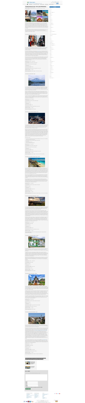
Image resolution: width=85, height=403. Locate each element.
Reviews (43, 395)
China (26, 8)
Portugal (50, 54)
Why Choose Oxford (51, 4)
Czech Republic (51, 23)
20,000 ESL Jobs (36, 396)
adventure (27, 358)
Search (57, 3)
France (50, 28)
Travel (42, 359)
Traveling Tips (35, 397)
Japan (30, 8)
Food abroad (50, 27)
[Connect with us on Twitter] (58, 393)
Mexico (36, 8)
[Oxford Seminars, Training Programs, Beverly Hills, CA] (53, 401)
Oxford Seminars (51, 49)
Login (58, 1)
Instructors (27, 395)
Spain (37, 8)
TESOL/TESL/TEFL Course (36, 4)
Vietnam (50, 76)
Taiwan (39, 8)
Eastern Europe (51, 24)
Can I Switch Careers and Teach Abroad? (32, 366)
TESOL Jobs (44, 8)
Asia (49, 9)
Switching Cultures (51, 61)
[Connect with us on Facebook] (55, 393)
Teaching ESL (41, 8)
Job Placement (46, 4)
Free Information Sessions (29, 396)
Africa (50, 8)
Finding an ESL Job (36, 395)
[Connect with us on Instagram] (56, 393)
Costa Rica (50, 20)
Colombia (28, 8)
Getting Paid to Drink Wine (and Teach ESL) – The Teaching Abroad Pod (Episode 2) (32, 362)
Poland (50, 53)
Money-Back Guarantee (44, 394)
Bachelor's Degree (51, 12)
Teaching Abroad (30, 4)
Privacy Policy (43, 397)
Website (26, 385)
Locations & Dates (42, 4)
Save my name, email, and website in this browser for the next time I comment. (34, 387)
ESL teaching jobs (36, 358)
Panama (50, 50)
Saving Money (50, 57)
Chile (50, 16)
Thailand (40, 359)
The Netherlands (51, 72)
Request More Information (29, 397)
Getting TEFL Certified (51, 31)
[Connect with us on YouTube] (59, 393)
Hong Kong (50, 35)
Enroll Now (57, 4)
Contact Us (55, 1)
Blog (52, 1)
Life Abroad (33, 8)
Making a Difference (51, 43)
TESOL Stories (51, 69)
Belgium (50, 13)
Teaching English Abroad (35, 359)
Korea (31, 8)
